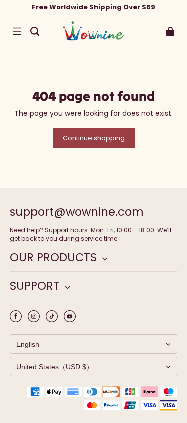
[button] (17, 31)
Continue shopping (94, 138)
